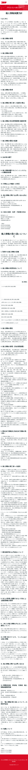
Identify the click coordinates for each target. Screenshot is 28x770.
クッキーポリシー (22, 759)
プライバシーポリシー (13, 759)
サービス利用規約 (4, 759)
